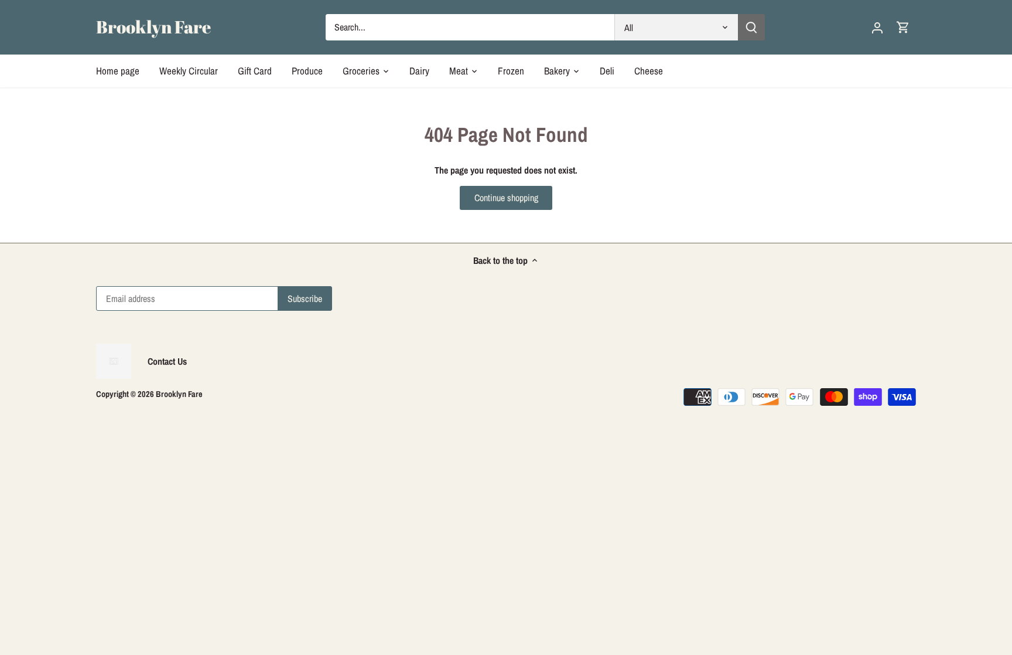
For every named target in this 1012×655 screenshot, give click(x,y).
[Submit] (751, 27)
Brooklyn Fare (153, 27)
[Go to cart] (903, 27)
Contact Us (167, 361)
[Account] (877, 27)
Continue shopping (506, 197)
